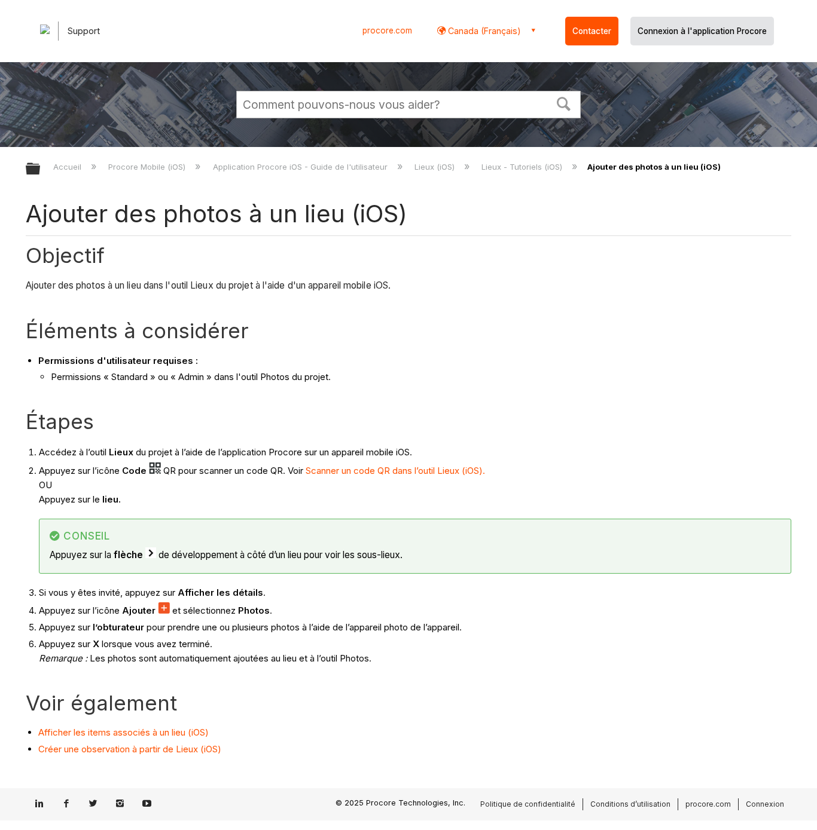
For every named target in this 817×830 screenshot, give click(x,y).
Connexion (765, 804)
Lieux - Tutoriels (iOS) (523, 166)
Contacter (591, 31)
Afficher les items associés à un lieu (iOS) (123, 732)
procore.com (387, 30)
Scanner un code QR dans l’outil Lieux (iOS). (395, 470)
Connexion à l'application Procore (702, 31)
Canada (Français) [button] (483, 31)
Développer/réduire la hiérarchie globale (40, 169)
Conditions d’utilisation (630, 804)
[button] (564, 103)
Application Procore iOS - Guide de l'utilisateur (301, 166)
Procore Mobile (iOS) (148, 166)
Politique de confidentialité (527, 804)
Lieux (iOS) (435, 166)
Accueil (68, 166)
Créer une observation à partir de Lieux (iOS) (129, 749)
